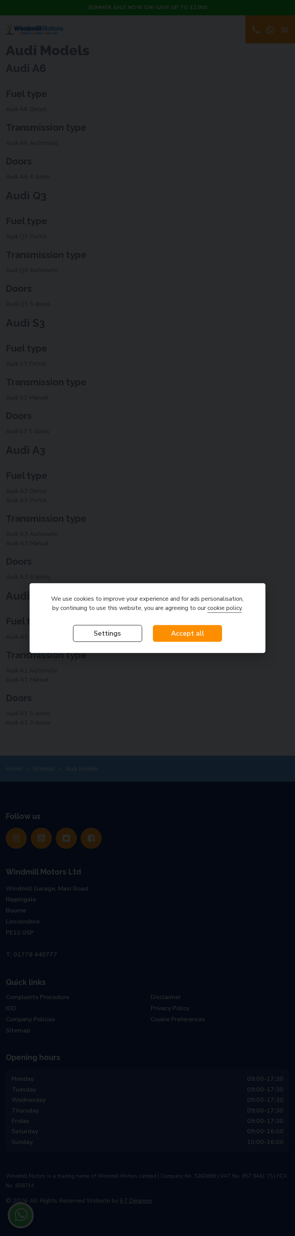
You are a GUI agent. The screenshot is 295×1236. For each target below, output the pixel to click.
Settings (107, 633)
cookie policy (224, 608)
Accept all (187, 633)
